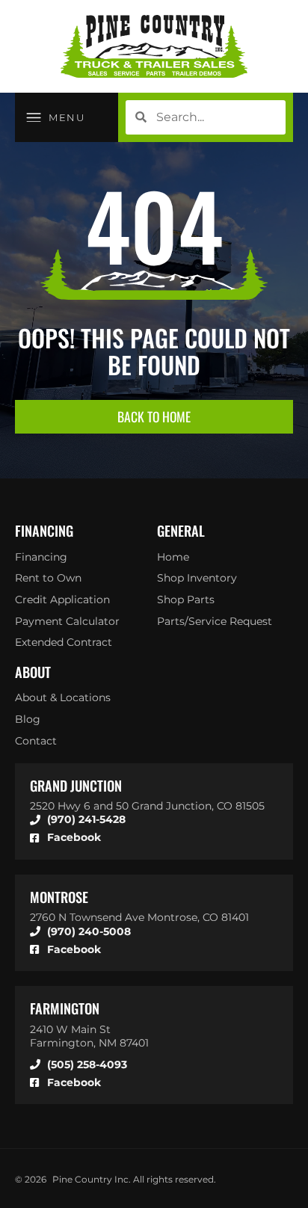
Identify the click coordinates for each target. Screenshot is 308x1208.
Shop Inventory (197, 578)
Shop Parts (186, 599)
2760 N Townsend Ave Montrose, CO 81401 (139, 917)
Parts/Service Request (214, 621)
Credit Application (62, 599)
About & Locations (63, 697)
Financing (41, 557)
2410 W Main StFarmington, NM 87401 (89, 1036)
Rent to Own (48, 578)
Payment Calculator (67, 621)
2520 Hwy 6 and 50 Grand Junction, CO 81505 (147, 806)
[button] (55, 117)
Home (173, 557)
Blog (27, 719)
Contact (36, 741)
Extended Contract (63, 642)
